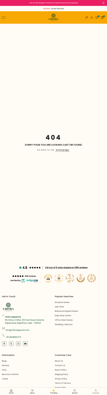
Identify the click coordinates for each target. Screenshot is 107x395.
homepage (62, 150)
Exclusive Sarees (62, 302)
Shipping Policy (61, 374)
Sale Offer (59, 306)
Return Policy (61, 370)
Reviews (5, 365)
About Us (59, 361)
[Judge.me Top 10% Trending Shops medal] (91, 278)
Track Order (60, 387)
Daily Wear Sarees (63, 315)
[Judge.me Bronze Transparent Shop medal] (70, 278)
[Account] (91, 17)
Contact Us (60, 365)
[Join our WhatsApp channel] (53, 3)
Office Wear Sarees (64, 320)
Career (5, 378)
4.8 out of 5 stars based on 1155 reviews (66, 267)
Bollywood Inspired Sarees (66, 311)
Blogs (4, 361)
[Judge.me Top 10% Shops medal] (80, 278)
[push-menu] (4, 17)
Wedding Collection (64, 324)
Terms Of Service (63, 383)
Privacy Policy (61, 378)
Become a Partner (10, 374)
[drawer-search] (86, 17)
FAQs (4, 370)
